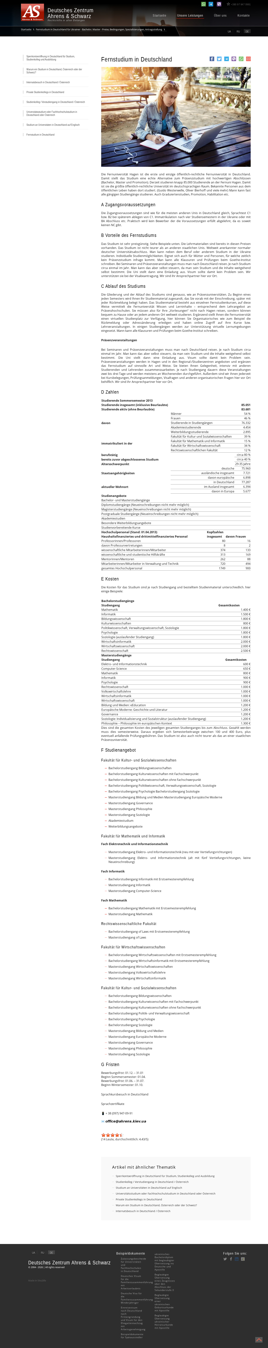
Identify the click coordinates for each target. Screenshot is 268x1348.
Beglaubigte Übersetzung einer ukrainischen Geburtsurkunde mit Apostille (164, 1302)
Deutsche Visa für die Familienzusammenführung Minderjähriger (137, 1298)
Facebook (231, 1259)
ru (238, 31)
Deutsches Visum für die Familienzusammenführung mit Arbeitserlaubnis (137, 1282)
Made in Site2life (37, 1280)
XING (243, 1259)
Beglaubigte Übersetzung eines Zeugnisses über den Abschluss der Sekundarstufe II (165, 1282)
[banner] (57, 14)
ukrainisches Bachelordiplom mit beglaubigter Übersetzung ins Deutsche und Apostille (164, 1262)
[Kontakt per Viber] (219, 4)
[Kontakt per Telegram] (211, 4)
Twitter (225, 1259)
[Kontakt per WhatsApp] (203, 4)
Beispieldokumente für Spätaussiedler (132, 1336)
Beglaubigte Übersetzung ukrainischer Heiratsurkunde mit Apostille (164, 1321)
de (247, 31)
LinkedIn (237, 1259)
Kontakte (244, 15)
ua (229, 31)
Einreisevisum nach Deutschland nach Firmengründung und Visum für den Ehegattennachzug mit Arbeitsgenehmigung (133, 1318)
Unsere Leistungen (190, 15)
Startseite (159, 15)
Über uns (220, 15)
